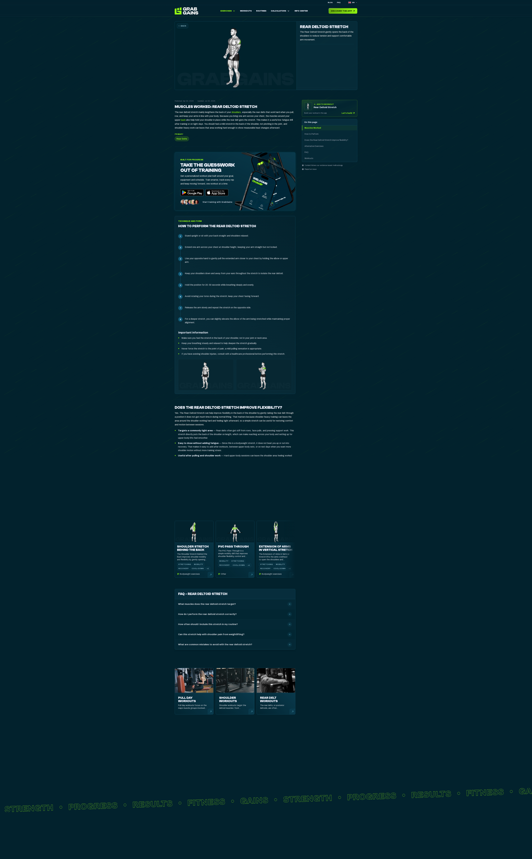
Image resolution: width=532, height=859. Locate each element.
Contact (273, 852)
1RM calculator (232, 843)
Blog (330, 2)
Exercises (228, 829)
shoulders (236, 112)
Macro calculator (233, 852)
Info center (275, 834)
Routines (227, 834)
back (183, 120)
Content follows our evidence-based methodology (324, 165)
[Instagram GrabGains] (178, 849)
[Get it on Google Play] (192, 192)
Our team (274, 847)
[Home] (187, 11)
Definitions (275, 843)
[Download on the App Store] (217, 192)
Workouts (228, 838)
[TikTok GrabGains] (185, 849)
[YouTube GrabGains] (193, 849)
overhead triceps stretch (214, 466)
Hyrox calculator (233, 847)
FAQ (338, 2)
